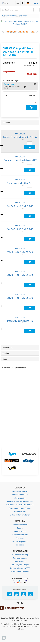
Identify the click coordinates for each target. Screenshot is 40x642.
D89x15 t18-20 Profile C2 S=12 (20, 297)
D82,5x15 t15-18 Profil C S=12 (20, 229)
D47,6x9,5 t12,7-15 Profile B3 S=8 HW (20, 160)
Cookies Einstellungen (20, 571)
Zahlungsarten (20, 498)
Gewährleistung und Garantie (20, 508)
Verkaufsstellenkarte (20, 534)
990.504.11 (20, 248)
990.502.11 (20, 202)
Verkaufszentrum (20, 531)
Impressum (20, 545)
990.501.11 (20, 179)
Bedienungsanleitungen (20, 564)
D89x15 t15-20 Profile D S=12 (20, 320)
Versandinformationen (20, 494)
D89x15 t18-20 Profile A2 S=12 (20, 252)
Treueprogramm (20, 511)
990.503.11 (20, 225)
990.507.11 (20, 317)
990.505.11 (20, 271)
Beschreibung (7, 347)
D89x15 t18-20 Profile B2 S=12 (20, 274)
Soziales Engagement (20, 541)
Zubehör (5, 353)
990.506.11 (20, 294)
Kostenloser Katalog (20, 554)
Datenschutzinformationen (20, 515)
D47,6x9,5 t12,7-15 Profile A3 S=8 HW (20, 137)
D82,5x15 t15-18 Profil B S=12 (20, 206)
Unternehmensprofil (20, 524)
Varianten (6, 122)
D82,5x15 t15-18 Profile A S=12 (20, 183)
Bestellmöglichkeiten (20, 491)
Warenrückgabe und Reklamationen (20, 505)
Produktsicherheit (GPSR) (20, 568)
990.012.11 (20, 156)
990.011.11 (20, 133)
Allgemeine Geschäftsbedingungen (20, 501)
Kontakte (20, 528)
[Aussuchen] (36, 10)
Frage (4, 359)
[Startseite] (2, 15)
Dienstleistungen (20, 561)
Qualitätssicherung (20, 558)
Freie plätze (20, 538)
